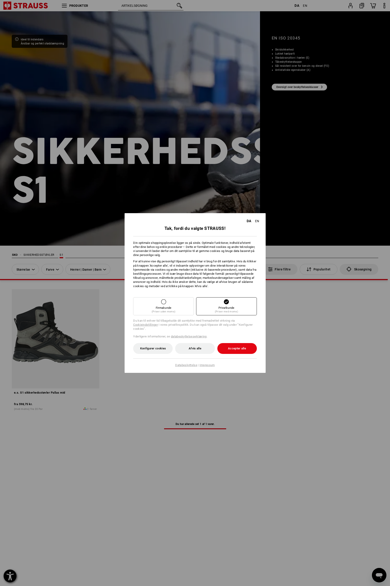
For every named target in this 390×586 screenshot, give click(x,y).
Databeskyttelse (186, 365)
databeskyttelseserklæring (189, 336)
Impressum (207, 365)
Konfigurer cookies (153, 348)
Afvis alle (195, 348)
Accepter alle (237, 348)
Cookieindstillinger (145, 324)
